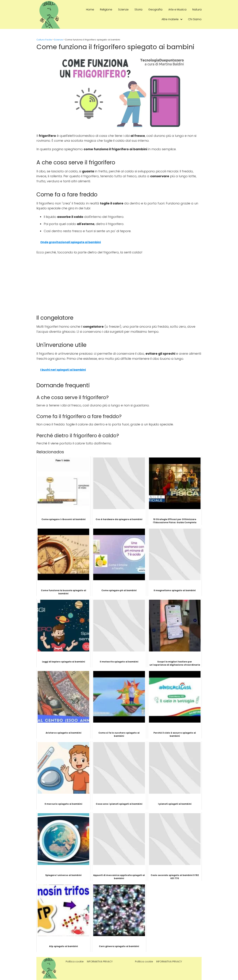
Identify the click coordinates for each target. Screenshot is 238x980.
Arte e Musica (177, 9)
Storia (138, 9)
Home (90, 9)
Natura (197, 9)
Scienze (123, 9)
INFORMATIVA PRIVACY (100, 961)
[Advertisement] (119, 282)
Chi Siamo (195, 19)
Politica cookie (75, 961)
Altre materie (170, 19)
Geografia (155, 9)
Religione (106, 9)
